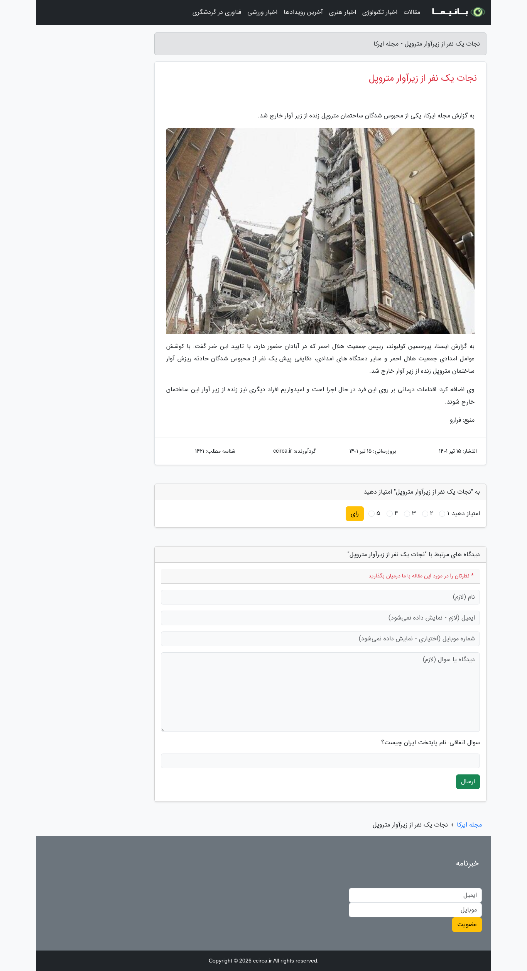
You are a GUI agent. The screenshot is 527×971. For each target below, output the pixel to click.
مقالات (412, 12)
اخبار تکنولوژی (379, 12)
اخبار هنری (342, 12)
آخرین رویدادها (303, 12)
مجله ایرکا (469, 825)
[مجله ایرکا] (457, 12)
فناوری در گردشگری (217, 12)
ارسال (468, 781)
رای (355, 513)
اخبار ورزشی (262, 12)
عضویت (467, 924)
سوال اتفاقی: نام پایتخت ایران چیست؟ (430, 742)
